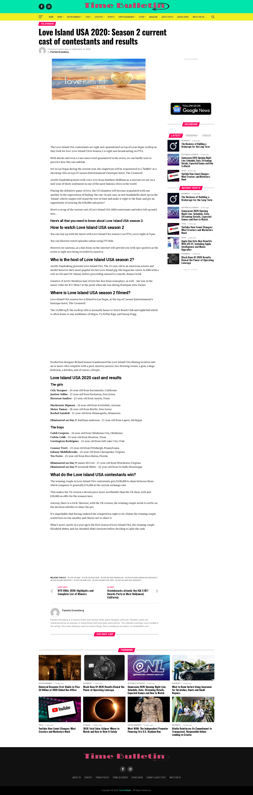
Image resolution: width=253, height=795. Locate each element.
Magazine (153, 16)
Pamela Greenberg (59, 52)
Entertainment (74, 16)
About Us (76, 777)
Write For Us (198, 16)
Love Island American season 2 (141, 578)
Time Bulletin (125, 790)
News (60, 16)
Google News (183, 16)
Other (141, 16)
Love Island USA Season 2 (128, 580)
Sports (111, 16)
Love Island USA (83, 580)
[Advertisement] (104, 124)
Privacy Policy (102, 777)
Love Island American (113, 578)
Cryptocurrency (126, 16)
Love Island (74, 578)
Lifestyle (99, 16)
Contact (88, 777)
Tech (88, 16)
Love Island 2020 (91, 578)
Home (51, 16)
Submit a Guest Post (156, 777)
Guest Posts (167, 16)
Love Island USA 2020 (103, 580)
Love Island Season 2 (62, 580)
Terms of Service (120, 777)
